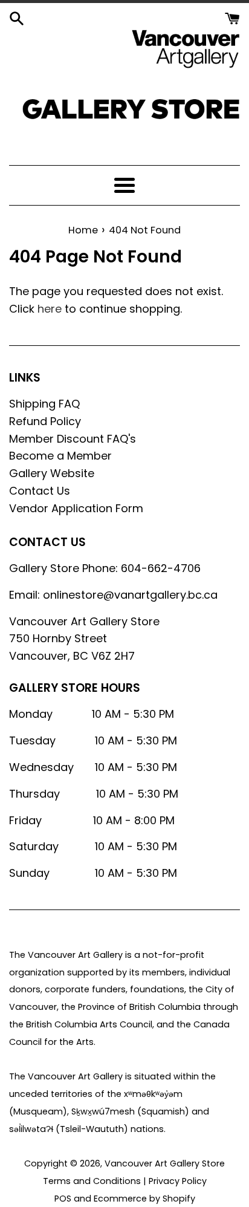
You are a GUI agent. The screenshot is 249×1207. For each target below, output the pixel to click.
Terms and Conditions (92, 1181)
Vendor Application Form (76, 508)
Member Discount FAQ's (72, 438)
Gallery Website (51, 473)
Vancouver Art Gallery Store (165, 1163)
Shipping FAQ (44, 403)
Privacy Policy (178, 1181)
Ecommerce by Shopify (144, 1198)
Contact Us (39, 490)
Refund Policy (45, 421)
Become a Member (60, 455)
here (49, 308)
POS (62, 1198)
